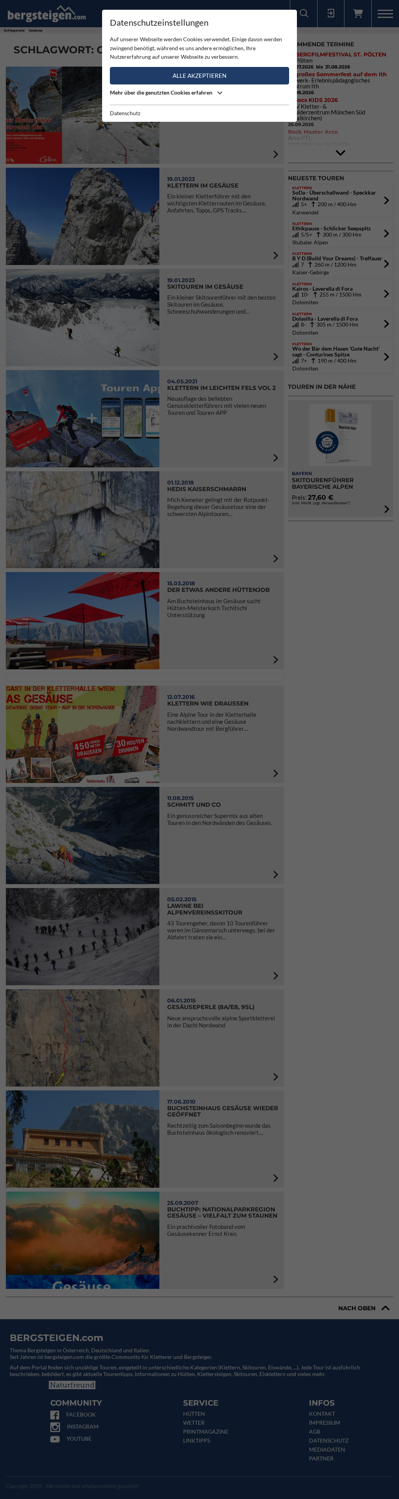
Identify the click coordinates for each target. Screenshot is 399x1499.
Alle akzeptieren (199, 75)
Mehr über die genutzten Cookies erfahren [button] (162, 92)
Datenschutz (125, 113)
